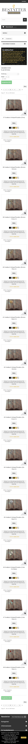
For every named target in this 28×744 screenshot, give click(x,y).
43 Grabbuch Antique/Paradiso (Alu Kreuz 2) (14, 418)
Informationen (9, 44)
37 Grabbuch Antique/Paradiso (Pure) (14, 117)
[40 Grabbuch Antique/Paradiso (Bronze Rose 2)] (14, 255)
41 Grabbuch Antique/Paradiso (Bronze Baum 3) (14, 318)
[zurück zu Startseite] (2, 39)
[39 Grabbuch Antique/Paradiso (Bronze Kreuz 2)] (14, 205)
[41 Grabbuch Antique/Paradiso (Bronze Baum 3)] (14, 305)
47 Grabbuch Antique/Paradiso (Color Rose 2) (14, 618)
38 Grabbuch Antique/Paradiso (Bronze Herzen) (14, 168)
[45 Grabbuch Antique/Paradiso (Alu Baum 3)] (14, 505)
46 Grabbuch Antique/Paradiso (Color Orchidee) (14, 568)
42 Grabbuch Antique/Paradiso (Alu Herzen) (14, 368)
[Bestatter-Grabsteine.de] (14, 9)
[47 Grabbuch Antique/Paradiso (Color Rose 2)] (14, 605)
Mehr (3, 63)
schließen (23, 737)
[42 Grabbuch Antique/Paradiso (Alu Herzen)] (14, 355)
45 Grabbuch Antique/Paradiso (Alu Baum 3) (14, 518)
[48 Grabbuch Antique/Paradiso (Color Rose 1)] (14, 655)
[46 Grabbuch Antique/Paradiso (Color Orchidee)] (14, 555)
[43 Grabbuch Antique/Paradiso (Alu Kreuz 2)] (14, 405)
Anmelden (24, 1)
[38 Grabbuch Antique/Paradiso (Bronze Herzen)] (14, 155)
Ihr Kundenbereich (7, 730)
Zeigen (2, 76)
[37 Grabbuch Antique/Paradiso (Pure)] (14, 105)
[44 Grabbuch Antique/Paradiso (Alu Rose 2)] (14, 455)
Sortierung (3, 73)
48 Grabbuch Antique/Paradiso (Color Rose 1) (14, 668)
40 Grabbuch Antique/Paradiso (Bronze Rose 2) (14, 268)
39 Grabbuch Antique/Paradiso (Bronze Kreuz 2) (14, 218)
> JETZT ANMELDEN (14, 136)
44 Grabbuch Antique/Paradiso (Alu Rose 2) (14, 468)
